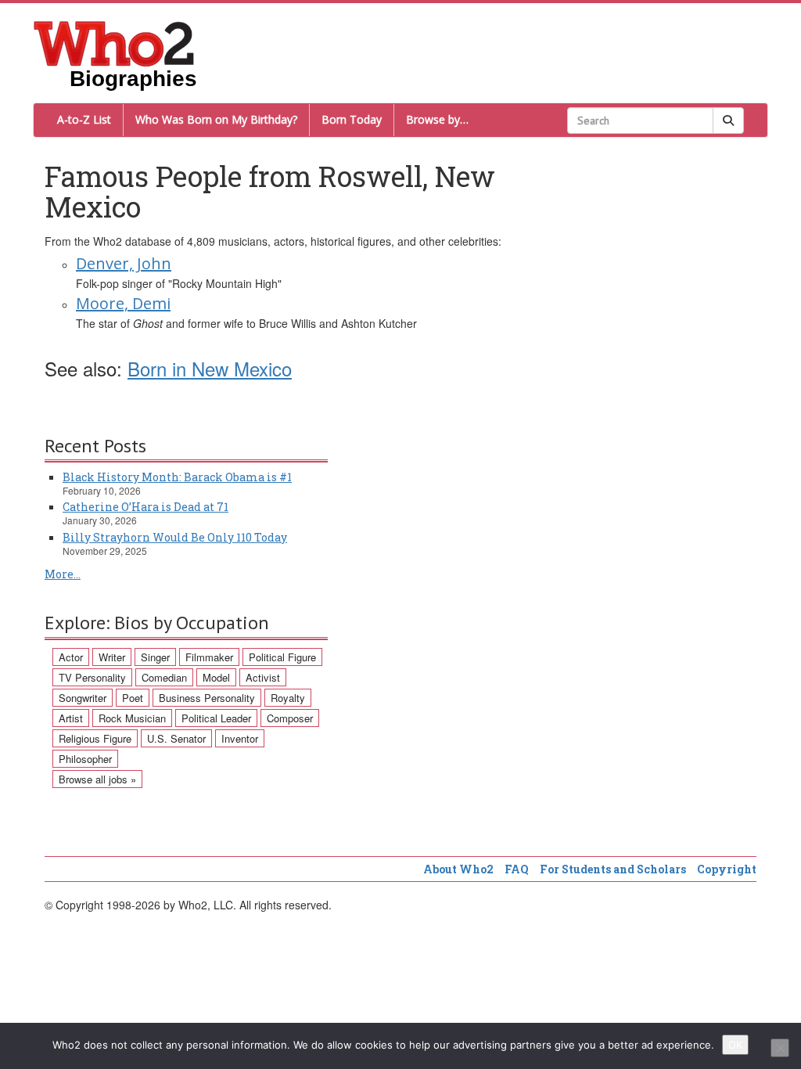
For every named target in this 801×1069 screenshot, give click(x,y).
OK (735, 1044)
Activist (263, 677)
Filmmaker (209, 657)
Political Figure (282, 657)
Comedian (164, 677)
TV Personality (92, 677)
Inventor (239, 738)
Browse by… (437, 119)
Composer (290, 718)
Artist (71, 718)
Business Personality (207, 697)
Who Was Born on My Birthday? (216, 119)
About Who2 (458, 869)
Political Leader (216, 718)
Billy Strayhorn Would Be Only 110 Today (175, 537)
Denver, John (123, 263)
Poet (132, 697)
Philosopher (85, 758)
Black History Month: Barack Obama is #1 (177, 477)
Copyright (726, 869)
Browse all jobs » (97, 779)
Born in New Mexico (210, 368)
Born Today (351, 119)
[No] (779, 1047)
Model (216, 677)
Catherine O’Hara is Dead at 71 (145, 506)
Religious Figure (95, 738)
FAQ (517, 869)
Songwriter (82, 697)
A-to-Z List (84, 119)
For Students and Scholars (613, 869)
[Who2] (114, 42)
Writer (112, 657)
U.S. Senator (176, 738)
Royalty (288, 697)
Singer (155, 657)
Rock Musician (132, 718)
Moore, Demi (123, 303)
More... (63, 574)
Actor (71, 657)
